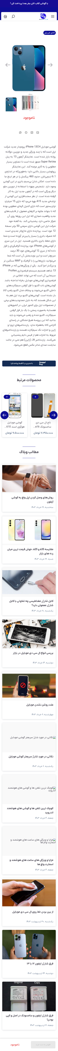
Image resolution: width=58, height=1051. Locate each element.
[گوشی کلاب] (43, 16)
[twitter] (32, 132)
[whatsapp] (20, 132)
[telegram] (26, 132)
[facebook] (37, 132)
